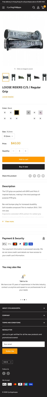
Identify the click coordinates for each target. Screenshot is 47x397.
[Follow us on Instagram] (8, 373)
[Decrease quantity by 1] (13, 151)
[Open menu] (3, 7)
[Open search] (34, 7)
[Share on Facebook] (30, 175)
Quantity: (6, 151)
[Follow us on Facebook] (3, 373)
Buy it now (23, 167)
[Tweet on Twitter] (38, 175)
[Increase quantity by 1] (25, 151)
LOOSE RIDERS (7, 97)
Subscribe (10, 351)
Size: (7, 132)
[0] (42, 7)
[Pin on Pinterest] (34, 175)
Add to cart (23, 159)
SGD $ (6, 362)
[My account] (38, 7)
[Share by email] (43, 175)
